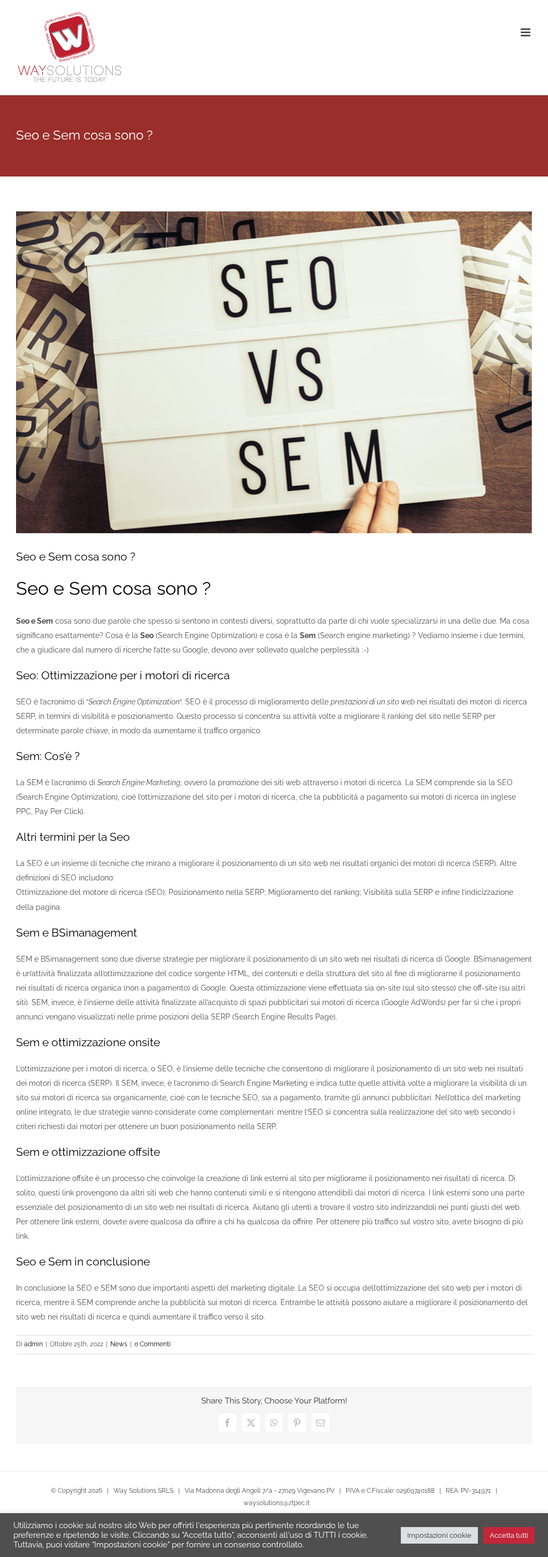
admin (33, 1344)
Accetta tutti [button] (509, 1535)
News (118, 1344)
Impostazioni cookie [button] (439, 1535)
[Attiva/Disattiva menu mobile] (526, 32)
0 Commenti (152, 1344)
